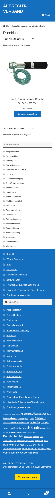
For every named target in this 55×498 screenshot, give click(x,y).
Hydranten (23, 428)
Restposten (11, 215)
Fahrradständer (9, 423)
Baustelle (8, 418)
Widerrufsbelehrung (16, 259)
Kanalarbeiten (44, 428)
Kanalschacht (31, 432)
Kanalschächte (13, 436)
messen (36, 437)
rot (21, 445)
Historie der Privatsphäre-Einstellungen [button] (25, 290)
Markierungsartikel (14, 201)
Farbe (18, 422)
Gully (15, 428)
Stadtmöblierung (13, 232)
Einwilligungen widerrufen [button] (19, 295)
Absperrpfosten (12, 152)
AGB (9, 264)
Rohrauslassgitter (13, 219)
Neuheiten (10, 206)
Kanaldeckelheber (20, 432)
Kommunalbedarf (13, 197)
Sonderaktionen (12, 228)
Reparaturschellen (13, 210)
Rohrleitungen (11, 444)
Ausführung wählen (27, 114)
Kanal (33, 427)
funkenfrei (35, 422)
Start (8, 26)
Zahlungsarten (13, 280)
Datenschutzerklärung (17, 275)
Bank (49, 414)
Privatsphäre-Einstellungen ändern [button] (23, 285)
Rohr (46, 440)
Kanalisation (11, 192)
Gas (43, 422)
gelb (47, 422)
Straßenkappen (44, 449)
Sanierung (27, 445)
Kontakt (10, 254)
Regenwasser (29, 441)
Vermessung (11, 237)
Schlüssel (17, 449)
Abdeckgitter (7, 414)
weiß (30, 453)
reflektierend (21, 441)
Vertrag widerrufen (27, 477)
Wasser (23, 452)
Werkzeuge (11, 246)
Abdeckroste (16, 414)
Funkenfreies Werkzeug (16, 170)
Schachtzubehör (13, 224)
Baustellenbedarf (13, 165)
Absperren (26, 414)
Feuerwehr (25, 423)
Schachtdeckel (8, 449)
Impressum (12, 269)
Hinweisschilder (12, 188)
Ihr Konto (9, 493)
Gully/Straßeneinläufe (15, 183)
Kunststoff (28, 437)
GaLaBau (10, 174)
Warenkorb (42, 491)
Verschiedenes (12, 242)
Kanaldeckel (8, 432)
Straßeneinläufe (29, 448)
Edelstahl (40, 418)
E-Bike (32, 419)
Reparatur (39, 440)
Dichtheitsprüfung (23, 419)
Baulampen (11, 161)
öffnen (35, 453)
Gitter (11, 428)
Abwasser (39, 413)
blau (15, 419)
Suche (27, 493)
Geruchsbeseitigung (14, 179)
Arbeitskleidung (12, 156)
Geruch (5, 428)
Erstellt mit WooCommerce (38, 467)
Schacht (37, 444)
